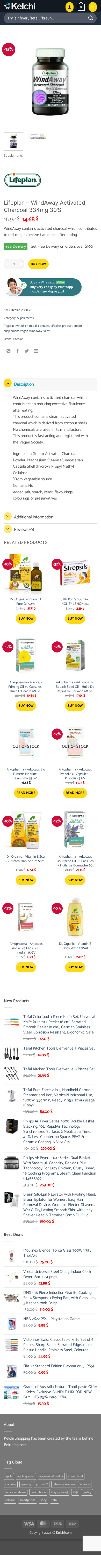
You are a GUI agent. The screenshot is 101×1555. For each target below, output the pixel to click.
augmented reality (51, 1476)
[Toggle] (8, 383)
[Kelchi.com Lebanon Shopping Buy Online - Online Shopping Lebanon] (32, 6)
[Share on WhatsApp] (8, 351)
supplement (11, 331)
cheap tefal (75, 1476)
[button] (81, 7)
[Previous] (12, 81)
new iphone (38, 1492)
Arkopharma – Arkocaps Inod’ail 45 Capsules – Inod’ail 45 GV (26, 948)
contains (43, 326)
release (10, 1500)
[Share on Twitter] (27, 351)
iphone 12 (41, 1484)
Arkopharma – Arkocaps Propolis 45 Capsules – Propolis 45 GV (75, 774)
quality (87, 1492)
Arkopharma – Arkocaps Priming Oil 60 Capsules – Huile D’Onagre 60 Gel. (26, 687)
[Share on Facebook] (17, 351)
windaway (35, 331)
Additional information (33, 517)
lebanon (85, 1484)
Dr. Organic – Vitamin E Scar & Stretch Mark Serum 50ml (25, 859)
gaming (26, 1484)
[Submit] (91, 18)
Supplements (13, 155)
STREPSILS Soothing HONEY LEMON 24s (75, 602)
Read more (26, 793)
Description (24, 384)
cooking (10, 1484)
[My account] (70, 7)
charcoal (31, 326)
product (67, 326)
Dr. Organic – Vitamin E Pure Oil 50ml (26, 602)
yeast (47, 331)
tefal (54, 1500)
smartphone (27, 1500)
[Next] (88, 81)
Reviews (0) (24, 529)
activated (17, 326)
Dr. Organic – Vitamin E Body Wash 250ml (75, 946)
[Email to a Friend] (36, 351)
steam (78, 326)
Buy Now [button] (26, 618)
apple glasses (25, 1476)
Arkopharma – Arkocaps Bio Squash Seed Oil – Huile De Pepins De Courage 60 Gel (75, 687)
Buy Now (38, 264)
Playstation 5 (59, 1492)
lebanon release (15, 1492)
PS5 (75, 1492)
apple (8, 1476)
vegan (24, 331)
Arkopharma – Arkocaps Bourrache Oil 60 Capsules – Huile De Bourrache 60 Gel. (75, 861)
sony (43, 1500)
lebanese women (64, 1484)
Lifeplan (56, 326)
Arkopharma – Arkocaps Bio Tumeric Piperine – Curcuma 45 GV (26, 774)
